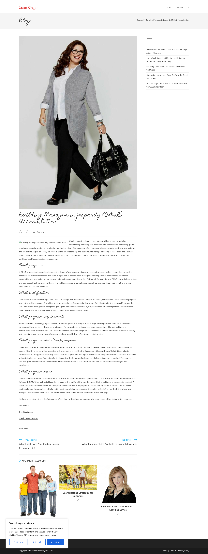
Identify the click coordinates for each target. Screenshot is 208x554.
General (41, 232)
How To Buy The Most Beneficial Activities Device (118, 508)
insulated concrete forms (65, 392)
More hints (24, 405)
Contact (173, 550)
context (28, 323)
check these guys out (28, 418)
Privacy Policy (183, 550)
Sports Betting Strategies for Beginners (78, 494)
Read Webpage (26, 412)
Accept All (55, 542)
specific (26, 334)
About (165, 550)
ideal (26, 428)
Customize (18, 542)
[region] (37, 533)
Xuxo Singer (28, 7)
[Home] (133, 20)
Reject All (37, 542)
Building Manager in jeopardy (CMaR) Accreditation (167, 20)
